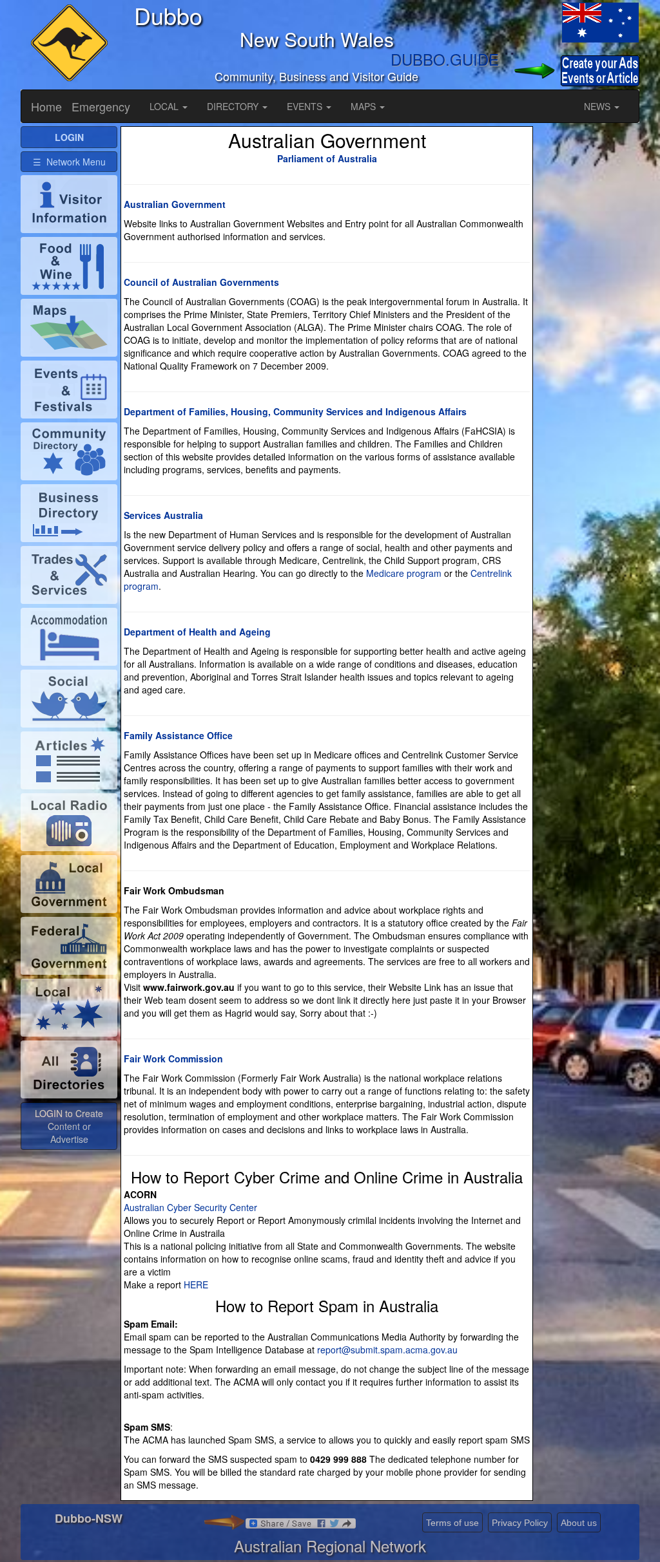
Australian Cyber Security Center (190, 1207)
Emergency (101, 106)
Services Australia (163, 515)
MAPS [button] (364, 106)
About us (579, 1523)
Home (46, 106)
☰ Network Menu (69, 161)
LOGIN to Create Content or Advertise (69, 1126)
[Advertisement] (587, 319)
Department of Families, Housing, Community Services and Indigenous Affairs (295, 411)
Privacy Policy (520, 1523)
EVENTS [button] (306, 106)
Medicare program (404, 573)
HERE (196, 1284)
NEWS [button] (598, 106)
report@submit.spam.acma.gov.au (387, 1349)
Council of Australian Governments (201, 282)
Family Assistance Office (178, 735)
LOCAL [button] (165, 106)
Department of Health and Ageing (197, 631)
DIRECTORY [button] (234, 106)
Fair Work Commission (173, 1058)
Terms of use (452, 1523)
